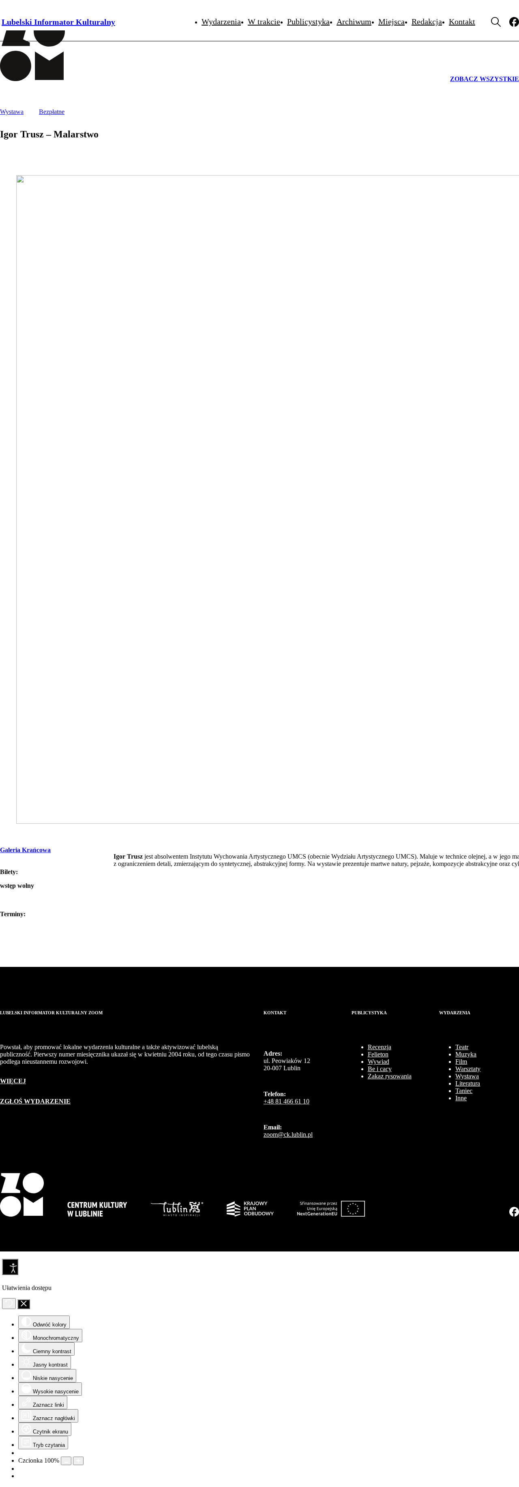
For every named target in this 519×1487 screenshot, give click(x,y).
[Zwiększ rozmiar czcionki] (78, 1461)
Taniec (463, 1090)
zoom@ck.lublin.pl (288, 1134)
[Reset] (9, 1303)
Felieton (378, 1054)
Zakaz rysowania (390, 1076)
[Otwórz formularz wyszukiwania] (496, 22)
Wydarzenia (221, 21)
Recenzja (379, 1046)
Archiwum (354, 21)
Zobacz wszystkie (484, 78)
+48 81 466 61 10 (286, 1101)
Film (461, 1061)
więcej (13, 1081)
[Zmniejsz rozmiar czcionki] (66, 1461)
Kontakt (462, 21)
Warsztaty (467, 1068)
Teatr (461, 1046)
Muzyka (465, 1054)
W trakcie (264, 21)
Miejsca (391, 21)
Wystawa (467, 1076)
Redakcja (427, 21)
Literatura (467, 1083)
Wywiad (378, 1061)
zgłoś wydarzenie (35, 1101)
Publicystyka (308, 21)
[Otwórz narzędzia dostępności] (10, 1267)
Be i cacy (380, 1068)
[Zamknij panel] (23, 1304)
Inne (461, 1098)
